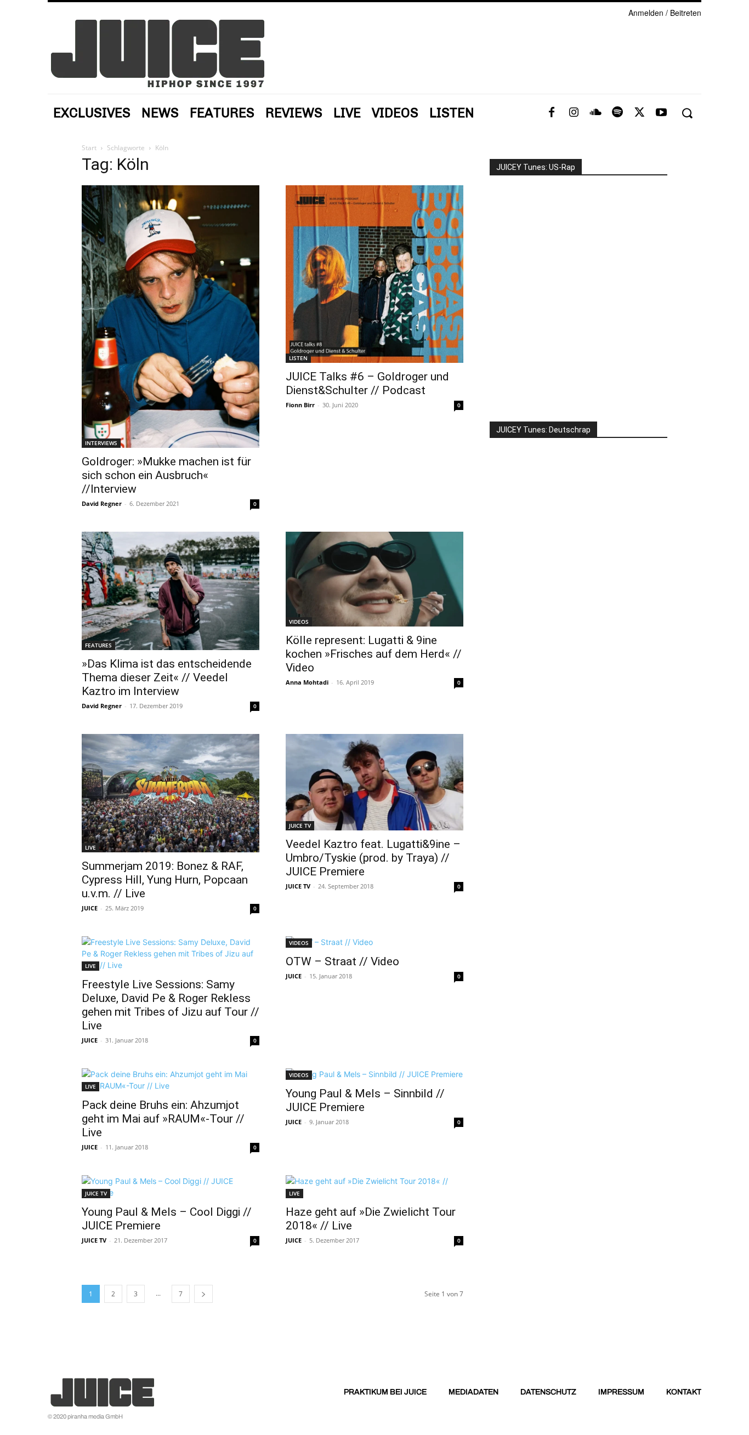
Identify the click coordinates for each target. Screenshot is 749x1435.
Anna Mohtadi (307, 682)
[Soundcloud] (595, 113)
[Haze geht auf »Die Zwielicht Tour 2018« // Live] (374, 1186)
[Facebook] (552, 113)
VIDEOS (299, 621)
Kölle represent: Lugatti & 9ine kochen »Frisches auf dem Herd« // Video (374, 654)
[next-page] (203, 1294)
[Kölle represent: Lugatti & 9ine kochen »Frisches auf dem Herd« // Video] (374, 579)
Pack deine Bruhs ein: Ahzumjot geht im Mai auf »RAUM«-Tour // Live (163, 1118)
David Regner (102, 503)
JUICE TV (300, 825)
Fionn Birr (300, 405)
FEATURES (98, 645)
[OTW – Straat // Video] (374, 942)
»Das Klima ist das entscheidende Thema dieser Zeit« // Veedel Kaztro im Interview (167, 677)
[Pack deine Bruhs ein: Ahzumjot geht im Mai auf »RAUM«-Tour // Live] (170, 1079)
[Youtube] (661, 113)
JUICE (90, 908)
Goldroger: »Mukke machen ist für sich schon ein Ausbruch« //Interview (166, 475)
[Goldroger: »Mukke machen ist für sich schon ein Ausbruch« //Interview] (170, 316)
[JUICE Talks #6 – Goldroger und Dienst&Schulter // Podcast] (374, 274)
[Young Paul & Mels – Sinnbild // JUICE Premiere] (374, 1074)
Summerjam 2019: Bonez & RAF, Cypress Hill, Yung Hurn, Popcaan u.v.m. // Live (165, 879)
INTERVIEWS (101, 443)
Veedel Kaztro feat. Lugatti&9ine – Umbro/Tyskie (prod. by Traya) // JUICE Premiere (373, 858)
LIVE (90, 847)
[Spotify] (617, 113)
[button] (686, 113)
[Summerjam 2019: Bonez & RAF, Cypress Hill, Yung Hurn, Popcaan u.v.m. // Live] (170, 793)
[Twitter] (639, 113)
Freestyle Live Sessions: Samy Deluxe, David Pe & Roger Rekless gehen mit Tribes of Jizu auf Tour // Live (170, 1005)
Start (89, 147)
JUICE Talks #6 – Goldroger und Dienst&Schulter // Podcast (367, 383)
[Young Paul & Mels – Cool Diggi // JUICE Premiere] (170, 1186)
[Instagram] (574, 113)
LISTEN (298, 358)
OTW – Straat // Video (342, 961)
